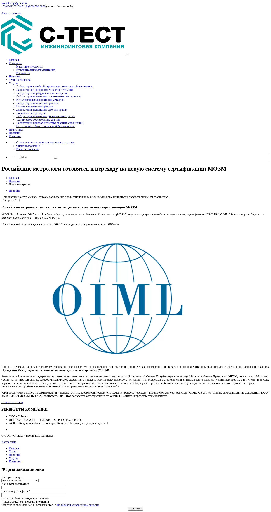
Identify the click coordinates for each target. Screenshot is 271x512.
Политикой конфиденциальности (78, 504)
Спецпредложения (28, 145)
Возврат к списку (12, 402)
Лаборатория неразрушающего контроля (41, 93)
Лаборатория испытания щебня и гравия (41, 109)
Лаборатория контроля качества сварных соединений (49, 122)
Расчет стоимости (27, 149)
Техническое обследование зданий (38, 119)
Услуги (13, 83)
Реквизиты (23, 73)
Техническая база (20, 79)
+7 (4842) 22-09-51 (13, 6)
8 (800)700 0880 (36, 6)
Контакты (15, 136)
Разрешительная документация (35, 69)
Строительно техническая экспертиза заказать (45, 142)
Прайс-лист (16, 129)
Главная (14, 59)
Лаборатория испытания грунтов (37, 103)
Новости (14, 76)
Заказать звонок (11, 13)
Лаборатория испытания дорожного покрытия (45, 116)
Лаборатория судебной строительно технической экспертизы (54, 86)
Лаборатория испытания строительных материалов (48, 96)
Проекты (14, 132)
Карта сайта (8, 441)
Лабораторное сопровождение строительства (44, 89)
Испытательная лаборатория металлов (40, 99)
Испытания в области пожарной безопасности (45, 126)
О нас (12, 451)
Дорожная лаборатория (30, 113)
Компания (15, 63)
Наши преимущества (29, 66)
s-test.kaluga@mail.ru (14, 3)
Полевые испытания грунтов (34, 106)
